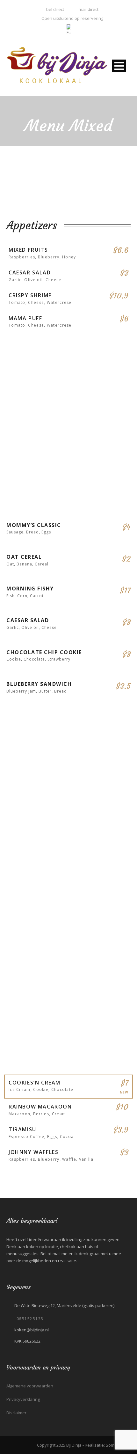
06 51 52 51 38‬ (30, 1318)
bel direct (54, 9)
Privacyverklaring (23, 1399)
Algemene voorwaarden (29, 1386)
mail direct (88, 9)
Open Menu (119, 66)
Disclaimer (16, 1413)
